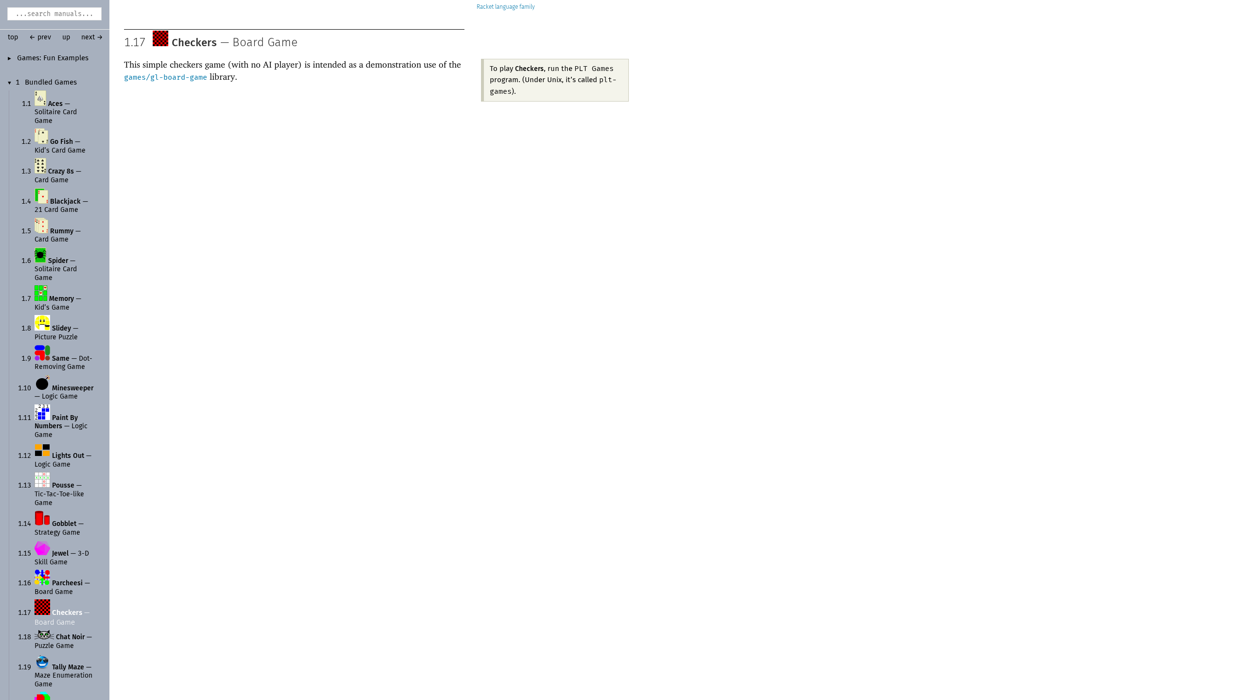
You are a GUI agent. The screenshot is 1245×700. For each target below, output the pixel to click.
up (66, 37)
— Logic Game (61, 426)
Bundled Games (51, 82)
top (13, 37)
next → (92, 37)
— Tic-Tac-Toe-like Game (59, 494)
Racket (485, 7)
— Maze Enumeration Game (63, 676)
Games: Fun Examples (53, 58)
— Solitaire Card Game (56, 112)
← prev (40, 37)
